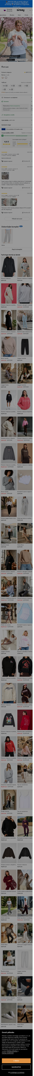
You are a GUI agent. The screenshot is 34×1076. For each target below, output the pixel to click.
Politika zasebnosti (8, 1053)
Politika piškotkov (12, 1051)
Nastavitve (16, 1067)
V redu (16, 1061)
